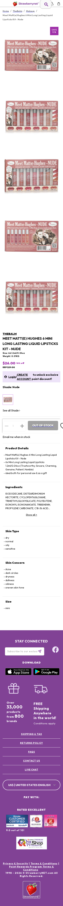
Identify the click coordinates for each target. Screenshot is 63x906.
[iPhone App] (18, 674)
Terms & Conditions (44, 863)
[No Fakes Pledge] (50, 825)
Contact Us (31, 760)
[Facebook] (55, 650)
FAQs (31, 751)
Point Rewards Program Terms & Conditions (31, 868)
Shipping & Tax (31, 734)
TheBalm (10, 334)
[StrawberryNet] (25, 3)
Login (12, 377)
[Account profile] (52, 3)
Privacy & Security (15, 863)
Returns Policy (31, 743)
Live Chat (31, 769)
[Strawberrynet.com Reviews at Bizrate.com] (17, 826)
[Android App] (46, 674)
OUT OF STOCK (43, 425)
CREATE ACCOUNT (24, 377)
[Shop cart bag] (58, 3)
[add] (22, 426)
